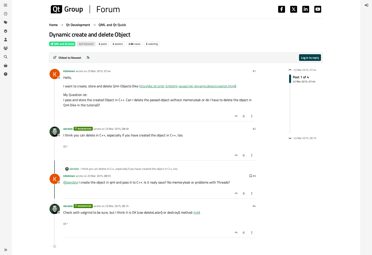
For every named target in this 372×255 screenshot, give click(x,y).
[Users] (5, 39)
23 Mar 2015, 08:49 (117, 129)
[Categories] (5, 5)
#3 (254, 176)
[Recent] (5, 13)
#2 (254, 129)
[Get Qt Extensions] (5, 65)
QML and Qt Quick (63, 44)
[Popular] (5, 31)
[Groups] (5, 48)
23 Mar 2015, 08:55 (99, 176)
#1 (254, 71)
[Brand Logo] (85, 9)
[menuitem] (366, 5)
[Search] (5, 56)
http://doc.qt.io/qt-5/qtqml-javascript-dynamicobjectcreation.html (187, 86)
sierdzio (68, 129)
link (196, 212)
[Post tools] (252, 116)
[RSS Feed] (88, 57)
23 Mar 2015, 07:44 (99, 71)
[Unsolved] (5, 74)
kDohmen (69, 71)
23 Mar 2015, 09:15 (117, 206)
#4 (254, 206)
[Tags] (5, 22)
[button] (5, 249)
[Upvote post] (236, 116)
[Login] (366, 5)
